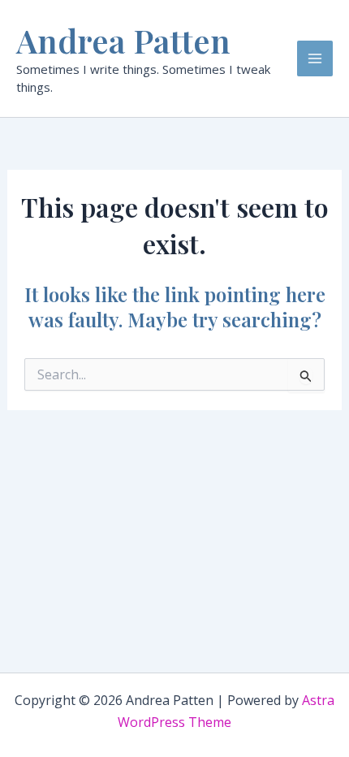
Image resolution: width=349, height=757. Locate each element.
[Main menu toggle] (315, 58)
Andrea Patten (123, 40)
